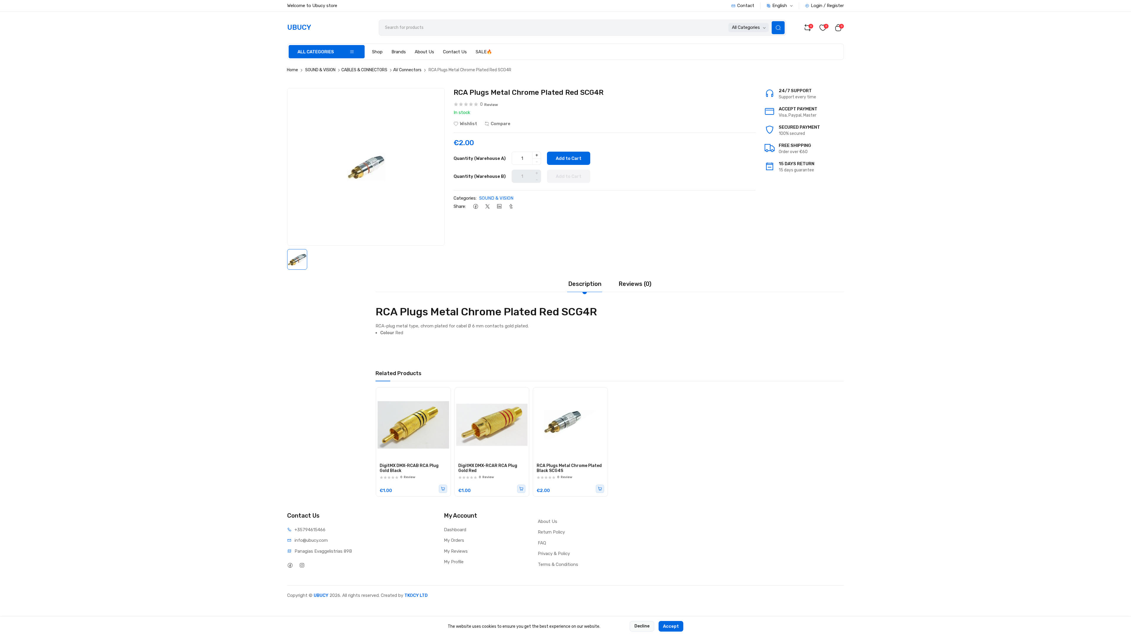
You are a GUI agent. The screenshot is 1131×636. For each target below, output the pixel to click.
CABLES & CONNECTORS (364, 69)
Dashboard (455, 529)
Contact (745, 5)
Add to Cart (568, 158)
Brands (398, 51)
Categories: (465, 198)
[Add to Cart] (443, 489)
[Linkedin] (499, 206)
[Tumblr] (511, 206)
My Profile (454, 561)
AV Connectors (407, 69)
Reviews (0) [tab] (635, 283)
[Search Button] (778, 27)
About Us (424, 51)
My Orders (454, 540)
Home (292, 69)
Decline (641, 626)
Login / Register (827, 5)
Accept (671, 626)
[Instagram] (302, 565)
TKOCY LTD (416, 595)
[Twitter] (487, 206)
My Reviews (456, 551)
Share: (460, 206)
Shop (377, 51)
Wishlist (468, 123)
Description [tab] (584, 283)
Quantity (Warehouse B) (480, 176)
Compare (500, 123)
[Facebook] (475, 206)
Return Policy (551, 532)
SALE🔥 (484, 51)
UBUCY (321, 595)
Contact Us (455, 51)
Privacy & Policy (554, 553)
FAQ (542, 543)
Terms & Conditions (558, 564)
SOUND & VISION (320, 69)
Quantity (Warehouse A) (480, 158)
